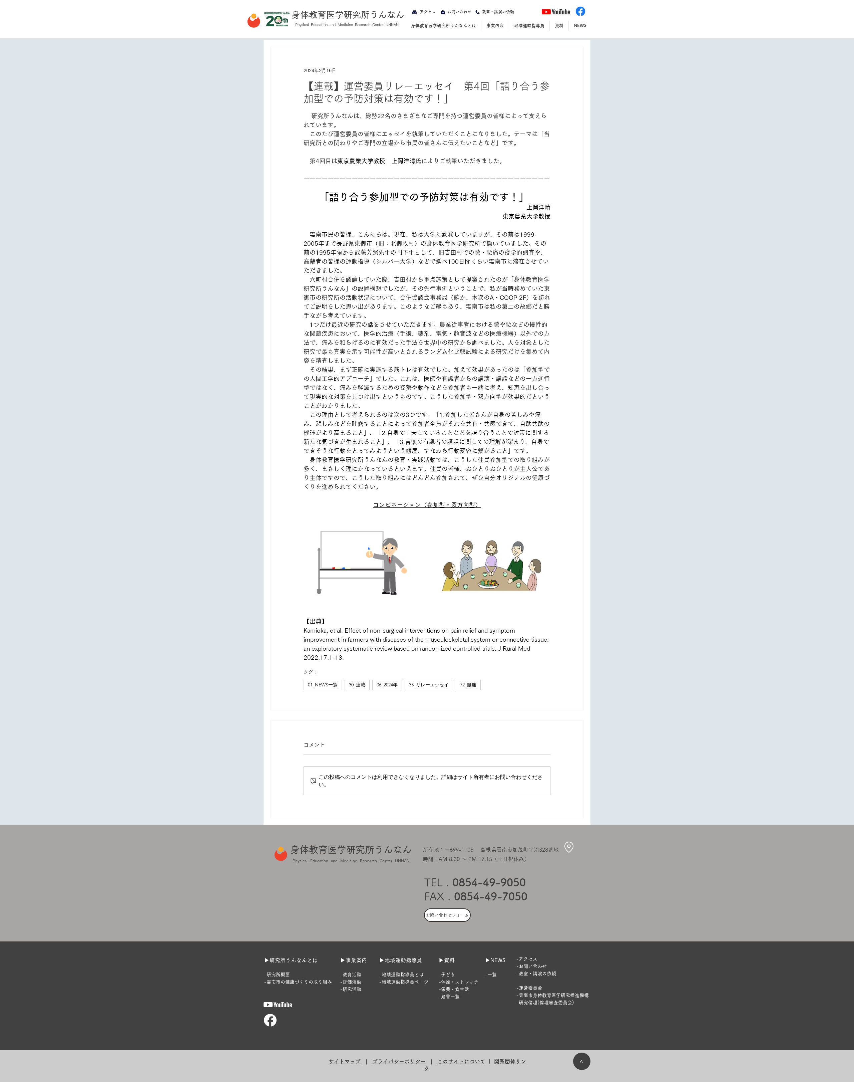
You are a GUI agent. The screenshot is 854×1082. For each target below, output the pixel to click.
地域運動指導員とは (403, 974)
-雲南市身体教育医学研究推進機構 (552, 995)
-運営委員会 (529, 988)
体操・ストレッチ (459, 982)
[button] (443, 26)
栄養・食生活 (455, 989)
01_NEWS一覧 (323, 685)
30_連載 (357, 685)
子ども (448, 974)
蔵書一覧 (450, 996)
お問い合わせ (533, 966)
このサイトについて (461, 1061)
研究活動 (352, 989)
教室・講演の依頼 (537, 973)
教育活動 (352, 974)
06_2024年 (387, 685)
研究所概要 (278, 974)
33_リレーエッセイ (429, 685)
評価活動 (352, 982)
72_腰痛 (468, 685)
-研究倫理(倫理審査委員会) (545, 1002)
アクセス (528, 958)
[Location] (568, 847)
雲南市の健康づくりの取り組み (299, 982)
